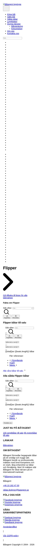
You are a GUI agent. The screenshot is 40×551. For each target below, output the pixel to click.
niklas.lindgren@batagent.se (16, 490)
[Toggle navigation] (6, 8)
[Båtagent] (12, 4)
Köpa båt (11, 14)
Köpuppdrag (16, 28)
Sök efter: (7, 308)
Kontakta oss (13, 33)
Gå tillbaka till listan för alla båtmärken (15, 296)
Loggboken (12, 21)
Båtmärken (8, 445)
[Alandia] (11, 520)
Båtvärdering (17, 26)
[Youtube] (11, 502)
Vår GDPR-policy (11, 536)
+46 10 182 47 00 (11, 485)
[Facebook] (12, 500)
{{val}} (12, 363)
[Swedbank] (12, 522)
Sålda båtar (12, 19)
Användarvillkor (10, 527)
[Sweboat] (12, 517)
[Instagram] (12, 504)
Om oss (10, 31)
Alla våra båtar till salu (13, 371)
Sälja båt (11, 17)
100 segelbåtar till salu (13, 433)
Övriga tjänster (14, 24)
